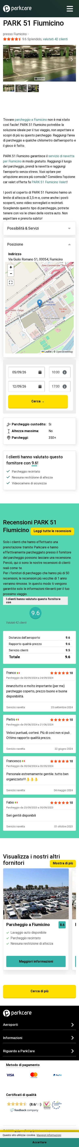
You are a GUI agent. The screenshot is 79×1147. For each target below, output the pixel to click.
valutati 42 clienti (55, 39)
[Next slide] (71, 59)
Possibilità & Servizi (23, 228)
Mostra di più (63, 863)
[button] (39, 303)
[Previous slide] (7, 59)
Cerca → (38, 401)
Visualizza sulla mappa (29, 275)
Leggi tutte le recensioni (52, 531)
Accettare (39, 1142)
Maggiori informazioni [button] (49, 1135)
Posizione (15, 244)
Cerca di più (39, 991)
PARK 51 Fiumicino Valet (49, 182)
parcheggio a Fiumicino (31, 120)
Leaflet (48, 351)
